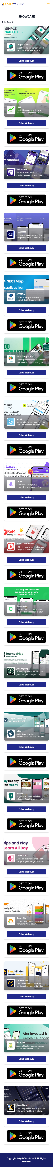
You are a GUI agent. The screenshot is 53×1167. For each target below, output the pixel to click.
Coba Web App (26, 60)
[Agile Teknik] (13, 4)
